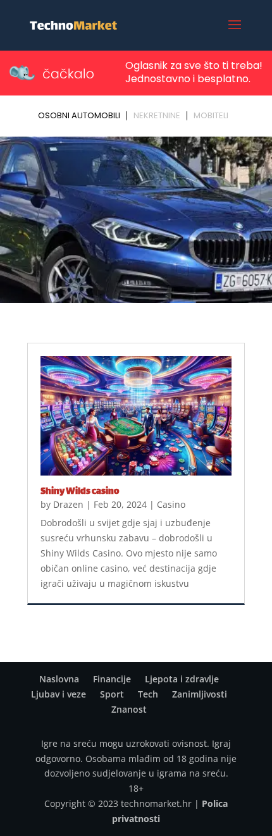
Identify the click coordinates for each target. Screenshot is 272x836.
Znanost (129, 709)
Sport (112, 694)
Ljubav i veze (58, 694)
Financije (112, 679)
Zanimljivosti (199, 694)
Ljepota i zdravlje (182, 679)
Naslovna (59, 679)
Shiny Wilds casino (79, 492)
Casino (171, 504)
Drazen (68, 504)
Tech (148, 694)
